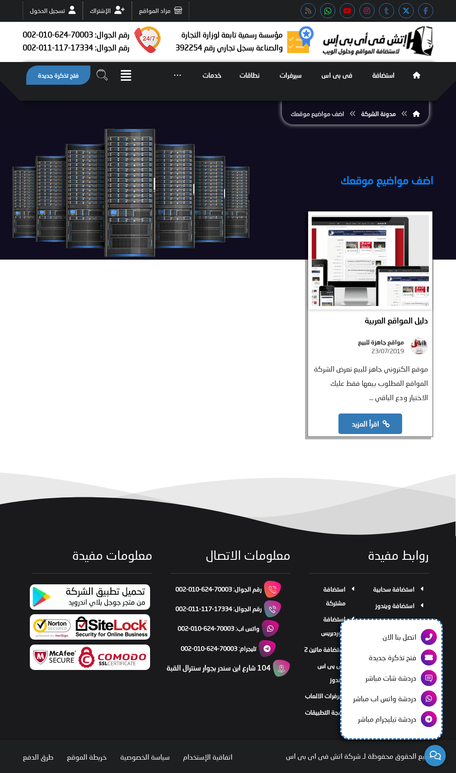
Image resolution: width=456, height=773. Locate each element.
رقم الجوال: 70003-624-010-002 (218, 589)
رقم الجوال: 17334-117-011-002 (218, 608)
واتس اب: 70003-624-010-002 (219, 628)
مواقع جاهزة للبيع (381, 342)
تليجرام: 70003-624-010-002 (218, 648)
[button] (425, 10)
